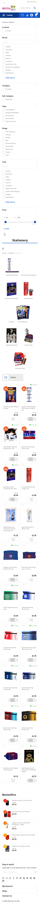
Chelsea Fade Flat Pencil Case (27, 608)
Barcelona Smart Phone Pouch (22, 800)
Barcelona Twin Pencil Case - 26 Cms (29, 568)
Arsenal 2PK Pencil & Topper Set (28, 488)
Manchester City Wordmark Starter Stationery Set (9, 529)
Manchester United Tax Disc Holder (23, 835)
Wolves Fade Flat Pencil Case (27, 729)
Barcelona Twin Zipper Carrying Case (10, 769)
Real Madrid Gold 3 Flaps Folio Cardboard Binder (29, 770)
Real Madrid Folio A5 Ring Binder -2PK (10, 447)
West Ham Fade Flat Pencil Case (10, 729)
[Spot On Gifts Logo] (8, 8)
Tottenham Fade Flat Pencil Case (10, 688)
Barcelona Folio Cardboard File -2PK (9, 488)
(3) (9, 78)
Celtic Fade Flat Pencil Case (10, 608)
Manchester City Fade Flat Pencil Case (29, 648)
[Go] (36, 872)
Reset (7, 229)
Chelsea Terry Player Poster (21, 846)
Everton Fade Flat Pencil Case (27, 688)
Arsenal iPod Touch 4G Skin (21, 812)
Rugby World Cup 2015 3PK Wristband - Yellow (21, 824)
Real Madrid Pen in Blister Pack (28, 528)
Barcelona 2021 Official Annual (10, 407)
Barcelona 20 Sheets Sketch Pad (28, 447)
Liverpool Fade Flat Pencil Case (9, 648)
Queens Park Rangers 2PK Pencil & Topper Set (29, 408)
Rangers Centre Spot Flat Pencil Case (10, 568)
